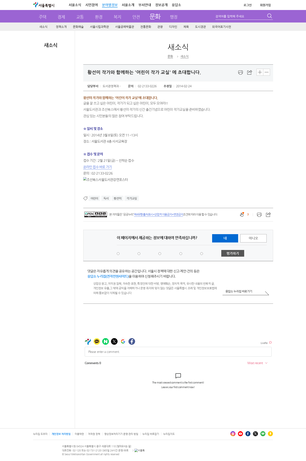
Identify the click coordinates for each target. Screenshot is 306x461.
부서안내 (144, 5)
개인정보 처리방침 (61, 433)
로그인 (248, 5)
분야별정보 (110, 5)
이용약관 (79, 433)
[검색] (270, 16)
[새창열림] (240, 72)
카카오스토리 (270, 433)
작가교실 (132, 198)
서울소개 (128, 5)
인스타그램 (232, 433)
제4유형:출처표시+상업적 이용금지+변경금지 (158, 214)
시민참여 (91, 5)
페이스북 (247, 433)
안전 (136, 17)
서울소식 (75, 5)
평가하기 (232, 253)
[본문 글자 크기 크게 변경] (259, 72)
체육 (186, 26)
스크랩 (249, 72)
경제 (61, 17)
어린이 (94, 198)
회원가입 (265, 5)
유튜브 (240, 433)
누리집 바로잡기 (150, 433)
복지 (117, 17)
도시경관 (200, 26)
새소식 (43, 26)
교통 (80, 17)
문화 (154, 16)
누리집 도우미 (40, 433)
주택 (42, 17)
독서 (105, 198)
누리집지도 (169, 433)
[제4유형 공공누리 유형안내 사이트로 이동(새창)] (95, 214)
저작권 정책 (94, 433)
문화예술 (78, 26)
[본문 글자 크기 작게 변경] (266, 72)
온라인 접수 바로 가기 (97, 167)
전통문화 (145, 26)
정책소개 (61, 26)
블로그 (262, 433)
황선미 (117, 198)
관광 (160, 26)
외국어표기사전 (221, 26)
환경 (98, 17)
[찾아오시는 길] (123, 446)
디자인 (173, 26)
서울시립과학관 (99, 26)
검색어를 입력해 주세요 (229, 16)
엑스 (255, 433)
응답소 (176, 5)
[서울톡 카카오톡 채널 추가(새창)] (139, 450)
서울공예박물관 (124, 26)
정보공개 (161, 5)
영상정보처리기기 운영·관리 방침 (121, 433)
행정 (173, 17)
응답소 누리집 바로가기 (238, 291)
